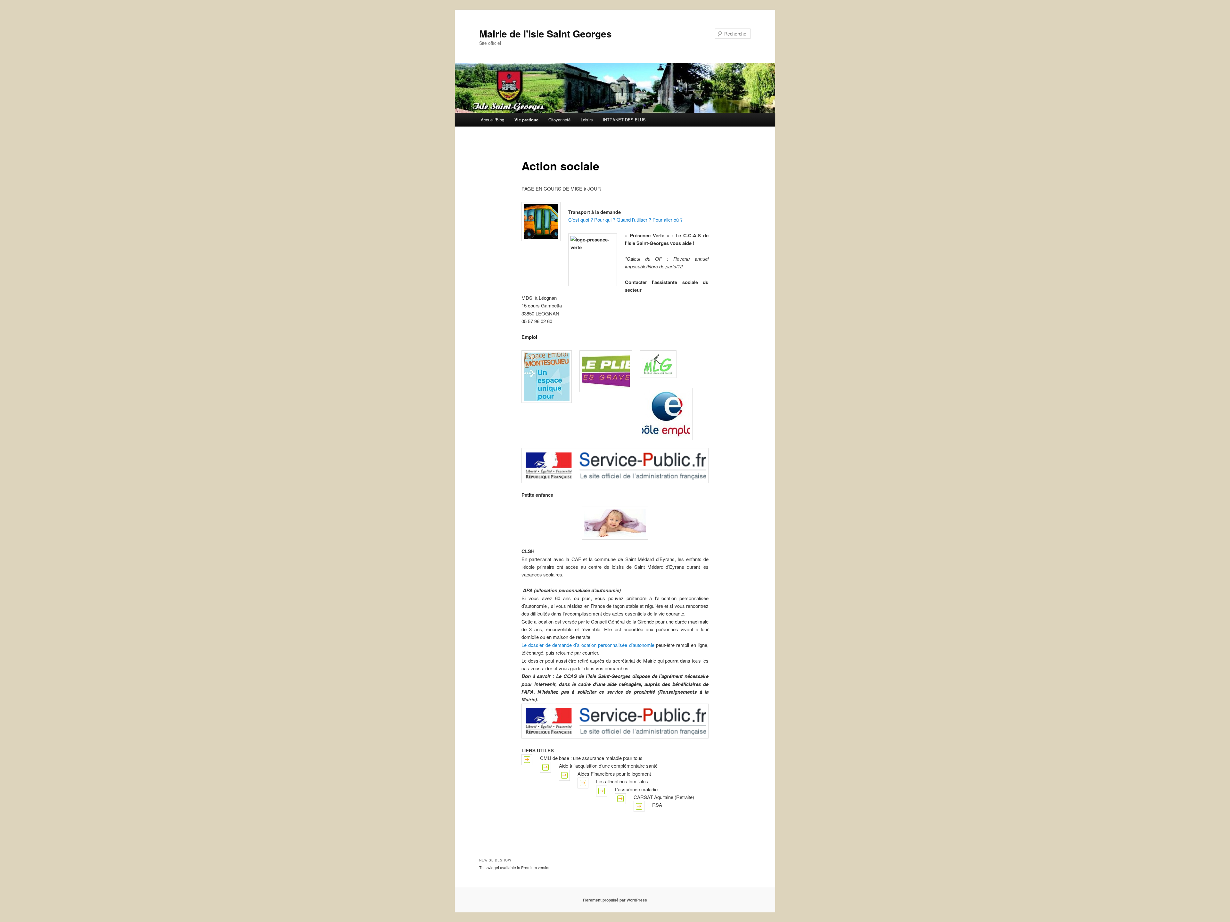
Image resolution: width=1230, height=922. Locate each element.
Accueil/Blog (492, 120)
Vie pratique (526, 120)
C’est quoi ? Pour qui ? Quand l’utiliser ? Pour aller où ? (625, 219)
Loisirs (587, 120)
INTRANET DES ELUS (624, 120)
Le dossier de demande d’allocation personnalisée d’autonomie (587, 644)
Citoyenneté (559, 120)
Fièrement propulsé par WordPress (615, 900)
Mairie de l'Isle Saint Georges (545, 33)
